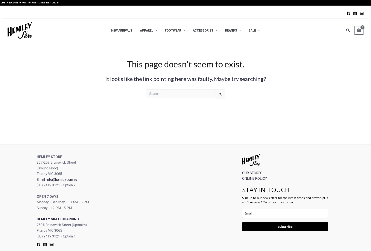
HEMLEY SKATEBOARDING (58, 219)
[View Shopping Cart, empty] (358, 30)
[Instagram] (355, 13)
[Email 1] (361, 13)
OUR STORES (252, 173)
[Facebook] (349, 13)
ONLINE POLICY (254, 178)
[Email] (51, 244)
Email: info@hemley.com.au (57, 180)
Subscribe (285, 227)
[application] (155, 30)
